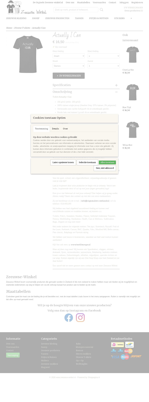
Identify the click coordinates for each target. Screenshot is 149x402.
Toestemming (41, 129)
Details (55, 129)
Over (65, 129)
